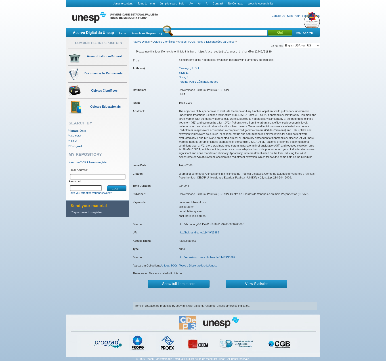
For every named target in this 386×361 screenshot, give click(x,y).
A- (199, 3)
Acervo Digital (141, 41)
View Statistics (256, 284)
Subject (76, 146)
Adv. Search (304, 33)
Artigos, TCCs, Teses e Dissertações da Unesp (206, 41)
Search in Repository (147, 33)
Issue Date (78, 130)
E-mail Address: (78, 170)
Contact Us (278, 15)
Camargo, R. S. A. (189, 68)
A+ (191, 3)
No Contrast (235, 3)
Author (75, 136)
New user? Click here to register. (88, 162)
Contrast (218, 3)
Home (122, 33)
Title (73, 141)
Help (317, 15)
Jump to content (122, 3)
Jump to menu (146, 3)
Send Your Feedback (300, 15)
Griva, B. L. (185, 77)
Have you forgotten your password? (90, 193)
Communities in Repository (98, 43)
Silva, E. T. (185, 72)
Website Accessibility (260, 3)
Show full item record (178, 284)
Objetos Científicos (164, 41)
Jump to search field (172, 3)
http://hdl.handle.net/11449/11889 (199, 232)
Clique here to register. (87, 212)
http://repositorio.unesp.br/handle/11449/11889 (207, 257)
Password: (75, 181)
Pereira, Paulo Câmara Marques (198, 81)
